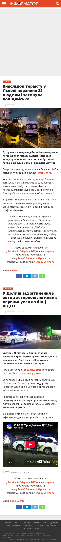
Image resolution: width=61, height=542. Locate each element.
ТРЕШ (44, 523)
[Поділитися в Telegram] (27, 275)
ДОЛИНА (54, 523)
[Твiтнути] (35, 275)
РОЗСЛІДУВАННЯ (13, 526)
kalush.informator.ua (18, 539)
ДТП (22, 501)
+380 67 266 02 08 (44, 261)
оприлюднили (32, 369)
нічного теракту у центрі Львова (34, 179)
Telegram (25, 251)
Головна (7, 523)
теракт (13, 270)
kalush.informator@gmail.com (34, 258)
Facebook (13, 251)
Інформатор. (44, 172)
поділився (25, 169)
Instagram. (48, 251)
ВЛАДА (27, 523)
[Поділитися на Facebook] (19, 275)
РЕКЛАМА (28, 526)
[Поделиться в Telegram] (27, 506)
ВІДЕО (37, 528)
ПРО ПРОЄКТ (52, 526)
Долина (14, 501)
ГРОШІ (36, 523)
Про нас (39, 526)
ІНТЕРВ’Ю (27, 528)
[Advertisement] (30, 42)
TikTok (34, 251)
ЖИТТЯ (17, 523)
